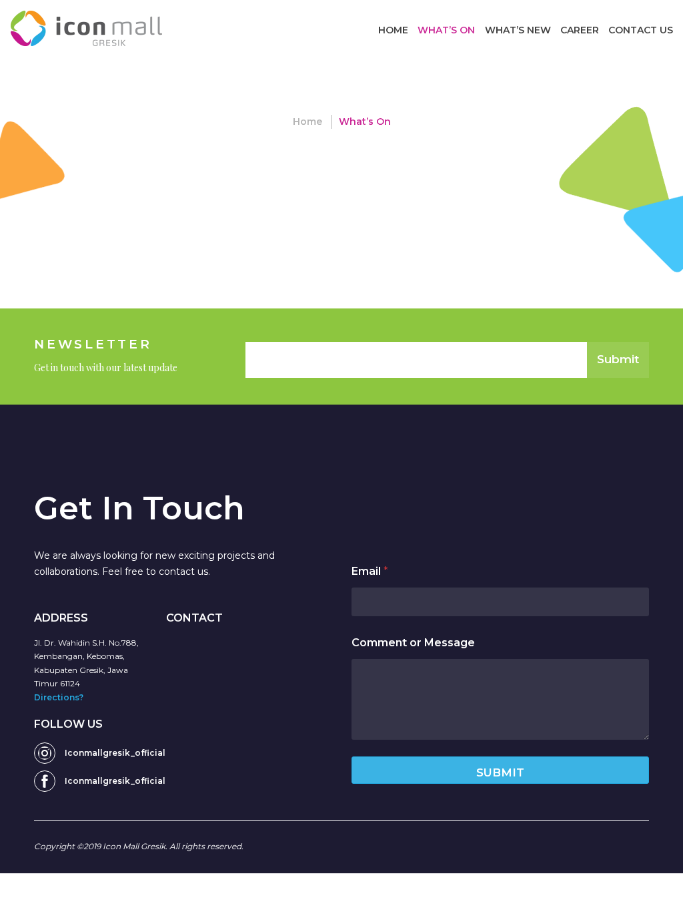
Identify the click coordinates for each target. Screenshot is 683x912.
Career (579, 30)
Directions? (58, 697)
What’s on (446, 30)
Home (393, 30)
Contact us (640, 30)
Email (370, 571)
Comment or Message (413, 642)
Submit (618, 359)
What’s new (518, 30)
